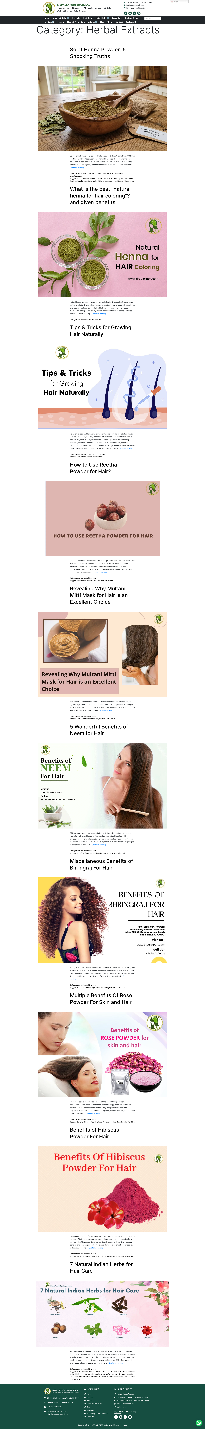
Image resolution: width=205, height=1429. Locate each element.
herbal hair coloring (126, 1371)
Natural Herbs (117, 173)
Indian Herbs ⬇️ (102, 18)
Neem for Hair (119, 853)
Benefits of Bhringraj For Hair (89, 987)
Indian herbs (121, 987)
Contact (119, 22)
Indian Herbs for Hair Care (81, 1374)
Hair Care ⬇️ (49, 22)
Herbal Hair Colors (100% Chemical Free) (132, 1397)
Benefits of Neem (84, 853)
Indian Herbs (121, 1407)
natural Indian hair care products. (93, 1376)
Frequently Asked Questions (97, 1414)
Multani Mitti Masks (107, 719)
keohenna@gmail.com (57, 1411)
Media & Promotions (76, 22)
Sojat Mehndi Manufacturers (100, 181)
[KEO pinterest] (130, 1417)
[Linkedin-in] (134, 13)
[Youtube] (130, 13)
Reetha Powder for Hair (86, 580)
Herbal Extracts (104, 173)
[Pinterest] (139, 13)
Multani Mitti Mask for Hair (87, 719)
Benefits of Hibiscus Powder (88, 1256)
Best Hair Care (106, 1256)
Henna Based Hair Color (82, 18)
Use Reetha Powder (105, 580)
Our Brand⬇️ (131, 22)
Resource (90, 1410)
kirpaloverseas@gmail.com (58, 1414)
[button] (60, 18)
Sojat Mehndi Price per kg (123, 181)
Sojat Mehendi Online (78, 181)
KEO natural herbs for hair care (105, 1374)
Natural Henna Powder (125, 1394)
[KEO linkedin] (125, 1417)
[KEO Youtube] (120, 1417)
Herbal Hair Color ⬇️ (60, 18)
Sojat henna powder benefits (121, 178)
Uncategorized (76, 176)
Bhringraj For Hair (108, 987)
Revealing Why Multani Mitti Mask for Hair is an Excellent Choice (99, 595)
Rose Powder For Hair (107, 1122)
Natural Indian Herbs (115, 1376)
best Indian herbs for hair (106, 1371)
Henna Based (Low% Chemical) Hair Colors (133, 1401)
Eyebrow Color (131, 18)
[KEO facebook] (116, 1417)
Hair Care (87, 173)
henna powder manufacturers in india (92, 178)
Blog (102, 22)
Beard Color (117, 18)
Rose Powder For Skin (126, 1122)
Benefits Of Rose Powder (87, 1122)
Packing (60, 22)
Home (46, 18)
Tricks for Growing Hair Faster (89, 457)
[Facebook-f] (125, 13)
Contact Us (91, 1417)
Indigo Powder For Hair (125, 1404)
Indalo (89, 1401)
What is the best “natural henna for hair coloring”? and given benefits (100, 195)
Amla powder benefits (86, 1371)
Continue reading (77, 167)
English (176, 1)
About (109, 22)
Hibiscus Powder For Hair (123, 1256)
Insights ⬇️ (92, 22)
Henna (94, 173)
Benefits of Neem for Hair (102, 853)
